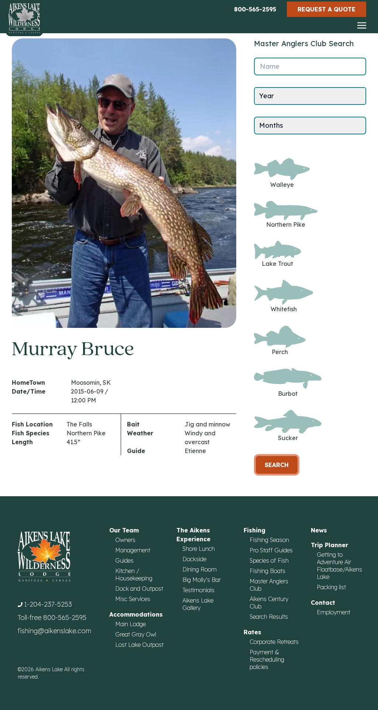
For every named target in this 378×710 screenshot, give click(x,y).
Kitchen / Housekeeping (133, 574)
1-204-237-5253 (48, 604)
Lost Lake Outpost (139, 644)
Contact (323, 602)
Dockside (194, 559)
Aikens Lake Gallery (197, 604)
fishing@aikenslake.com (54, 631)
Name (269, 66)
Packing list (331, 587)
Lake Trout (277, 263)
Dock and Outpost (139, 588)
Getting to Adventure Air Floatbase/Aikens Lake (339, 565)
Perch (280, 352)
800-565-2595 (255, 9)
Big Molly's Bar (201, 579)
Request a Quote (326, 9)
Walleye (282, 184)
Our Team (124, 530)
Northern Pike (285, 224)
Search (277, 465)
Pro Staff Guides (271, 550)
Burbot (288, 393)
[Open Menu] (361, 25)
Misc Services (132, 599)
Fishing (254, 530)
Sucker (288, 438)
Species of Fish (269, 560)
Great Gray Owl (135, 634)
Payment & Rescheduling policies (267, 659)
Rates (252, 632)
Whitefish (284, 309)
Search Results (269, 616)
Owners (125, 539)
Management (132, 550)
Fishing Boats (267, 570)
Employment (333, 612)
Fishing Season (269, 539)
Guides (124, 560)
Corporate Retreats (274, 641)
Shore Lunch (198, 548)
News (319, 530)
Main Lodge (130, 624)
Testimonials (198, 590)
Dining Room (199, 569)
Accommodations (136, 614)
